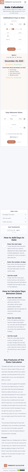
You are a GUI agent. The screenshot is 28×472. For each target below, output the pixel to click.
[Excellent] (14, 230)
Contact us (5, 470)
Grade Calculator (7, 222)
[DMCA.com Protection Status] (21, 470)
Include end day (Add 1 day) (15, 134)
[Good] (13, 230)
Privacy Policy (13, 470)
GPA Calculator (7, 218)
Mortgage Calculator (8, 214)
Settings (14, 137)
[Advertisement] (14, 94)
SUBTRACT (17, 29)
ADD (9, 29)
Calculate (11, 49)
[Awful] (8, 230)
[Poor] (10, 230)
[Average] (11, 230)
